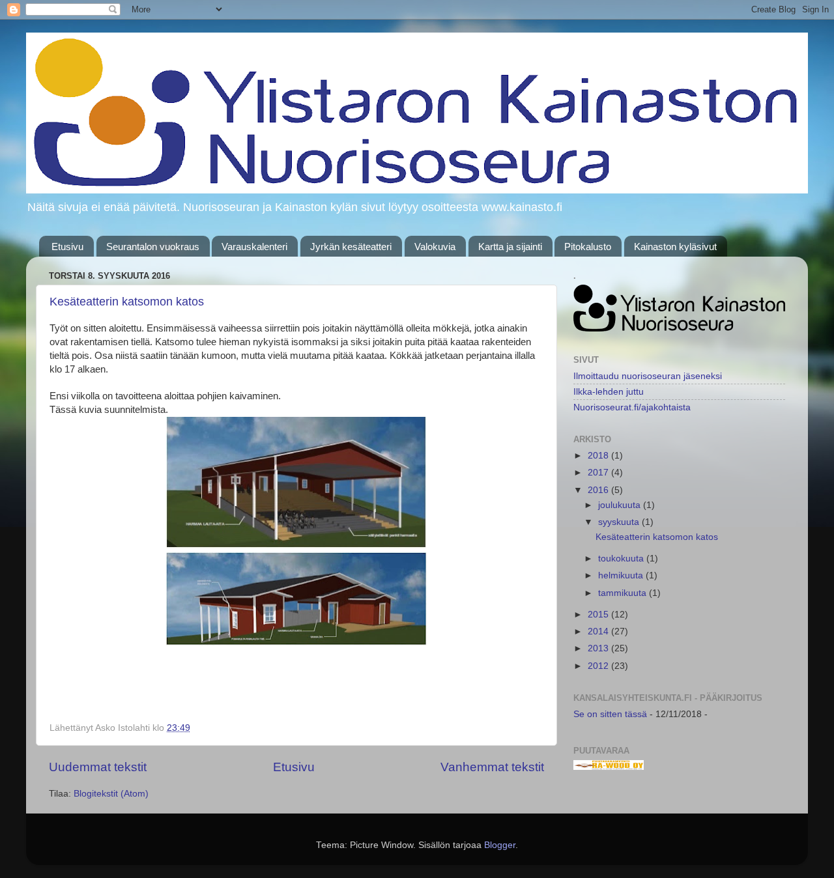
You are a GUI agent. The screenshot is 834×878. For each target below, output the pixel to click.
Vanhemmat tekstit (492, 767)
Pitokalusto (587, 246)
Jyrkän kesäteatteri (351, 246)
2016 (599, 490)
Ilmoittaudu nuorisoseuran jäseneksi (647, 376)
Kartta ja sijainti (510, 246)
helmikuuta (622, 575)
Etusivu (67, 246)
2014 (599, 631)
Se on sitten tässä (610, 714)
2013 (599, 648)
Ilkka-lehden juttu (608, 392)
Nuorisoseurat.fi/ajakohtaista (632, 407)
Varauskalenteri (254, 246)
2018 (599, 455)
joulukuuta (620, 505)
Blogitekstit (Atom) (111, 794)
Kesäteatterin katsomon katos (127, 301)
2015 (599, 614)
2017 (599, 472)
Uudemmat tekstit (98, 767)
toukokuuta (622, 558)
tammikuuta (623, 593)
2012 (599, 666)
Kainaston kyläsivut (675, 246)
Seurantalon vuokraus (152, 246)
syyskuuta (620, 522)
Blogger (499, 845)
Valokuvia (434, 246)
